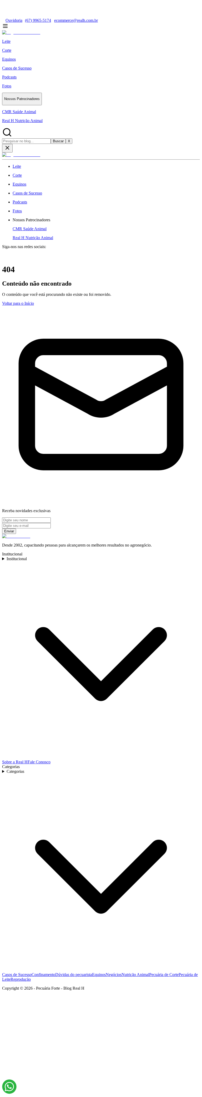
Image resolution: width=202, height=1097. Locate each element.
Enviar (9, 531)
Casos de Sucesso (17, 974)
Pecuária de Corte (164, 974)
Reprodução (21, 979)
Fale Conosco (39, 762)
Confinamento (43, 974)
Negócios (114, 974)
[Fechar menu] (7, 148)
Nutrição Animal (135, 974)
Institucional (17, 559)
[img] (9, 1086)
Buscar (58, 141)
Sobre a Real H (15, 762)
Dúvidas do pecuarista (73, 974)
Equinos (99, 974)
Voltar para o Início (18, 303)
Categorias (15, 771)
